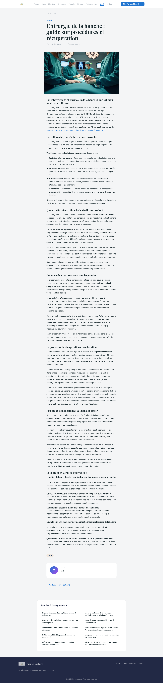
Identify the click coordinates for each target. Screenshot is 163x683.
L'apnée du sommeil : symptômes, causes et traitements (59, 614)
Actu (44, 4)
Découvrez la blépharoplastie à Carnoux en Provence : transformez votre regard (101, 628)
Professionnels (91, 4)
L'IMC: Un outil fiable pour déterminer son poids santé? (58, 636)
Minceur (80, 4)
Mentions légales (130, 663)
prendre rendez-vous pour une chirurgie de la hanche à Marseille (74, 130)
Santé (102, 4)
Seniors (109, 4)
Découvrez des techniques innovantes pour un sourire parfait (60, 621)
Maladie (72, 4)
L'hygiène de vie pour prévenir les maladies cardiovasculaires (102, 636)
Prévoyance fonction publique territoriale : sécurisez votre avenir (58, 643)
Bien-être (51, 4)
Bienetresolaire (35, 663)
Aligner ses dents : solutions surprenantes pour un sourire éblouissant (101, 643)
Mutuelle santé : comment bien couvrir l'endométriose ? (100, 621)
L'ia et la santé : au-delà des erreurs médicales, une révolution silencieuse (99, 614)
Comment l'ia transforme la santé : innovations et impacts (60, 628)
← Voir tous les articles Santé (58, 585)
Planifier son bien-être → (132, 4)
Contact (141, 663)
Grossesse (62, 4)
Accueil (36, 4)
